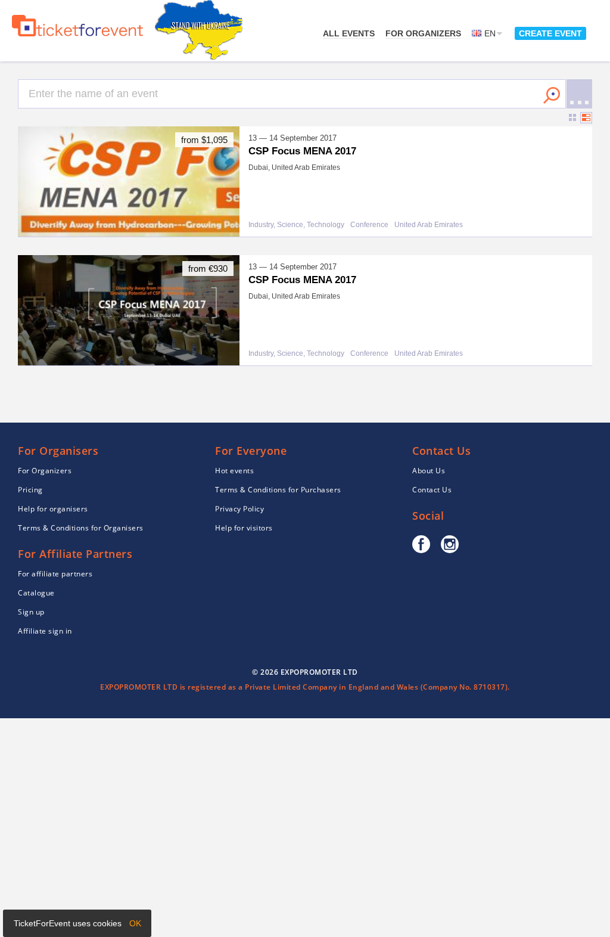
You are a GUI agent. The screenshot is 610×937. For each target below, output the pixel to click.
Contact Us (432, 490)
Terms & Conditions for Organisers (81, 528)
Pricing (30, 490)
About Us (428, 471)
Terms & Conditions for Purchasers (278, 490)
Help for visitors (244, 528)
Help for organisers (53, 509)
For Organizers (423, 33)
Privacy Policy (239, 509)
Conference (369, 225)
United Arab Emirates (428, 225)
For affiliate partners (55, 574)
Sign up (31, 612)
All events (349, 33)
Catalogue (36, 593)
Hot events (234, 471)
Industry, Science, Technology (296, 225)
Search (551, 95)
